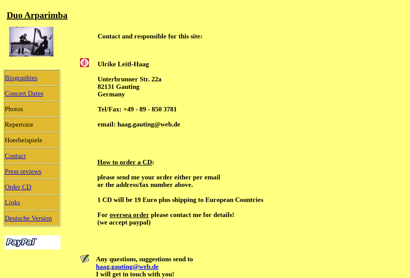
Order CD (18, 187)
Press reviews (23, 171)
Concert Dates (24, 93)
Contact (15, 155)
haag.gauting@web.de (127, 266)
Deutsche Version (28, 218)
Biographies (21, 77)
